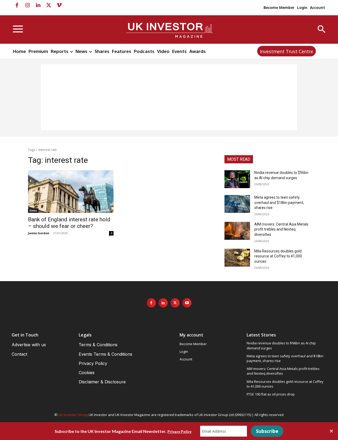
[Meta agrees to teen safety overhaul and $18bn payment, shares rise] (237, 204)
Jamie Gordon (38, 233)
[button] (321, 29)
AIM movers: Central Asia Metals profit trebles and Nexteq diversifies (281, 229)
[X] (48, 5)
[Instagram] (27, 5)
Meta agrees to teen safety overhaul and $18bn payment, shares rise (279, 202)
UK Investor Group (73, 414)
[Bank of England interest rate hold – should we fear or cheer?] (71, 191)
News (33, 210)
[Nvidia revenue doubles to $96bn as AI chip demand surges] (237, 179)
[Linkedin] (38, 5)
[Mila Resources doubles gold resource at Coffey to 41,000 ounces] (237, 258)
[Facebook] (17, 5)
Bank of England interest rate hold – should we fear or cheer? (69, 222)
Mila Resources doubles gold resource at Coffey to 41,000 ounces (278, 256)
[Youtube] (186, 302)
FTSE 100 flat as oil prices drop (271, 394)
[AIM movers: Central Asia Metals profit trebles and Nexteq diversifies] (237, 231)
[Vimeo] (59, 5)
